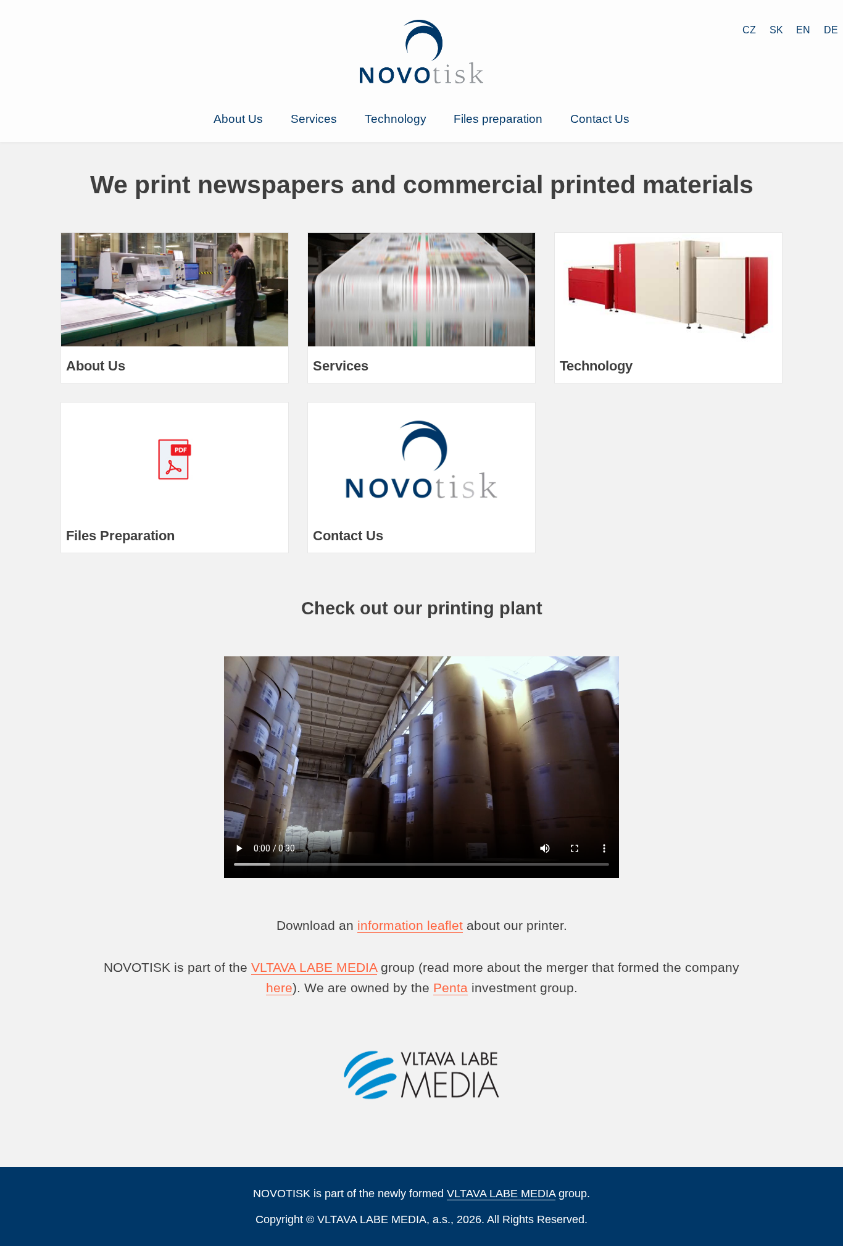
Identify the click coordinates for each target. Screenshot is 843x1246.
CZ (749, 30)
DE (831, 30)
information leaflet (410, 925)
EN (803, 30)
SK (776, 30)
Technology (395, 118)
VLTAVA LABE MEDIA (314, 967)
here (279, 987)
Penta (450, 987)
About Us (238, 118)
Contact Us (599, 118)
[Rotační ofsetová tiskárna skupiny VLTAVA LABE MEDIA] (421, 79)
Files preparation (498, 118)
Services (314, 118)
